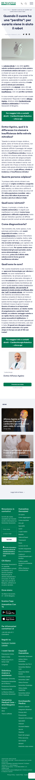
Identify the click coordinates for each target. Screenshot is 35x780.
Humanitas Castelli (24, 677)
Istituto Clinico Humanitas (22, 660)
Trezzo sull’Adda (7, 713)
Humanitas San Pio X (25, 664)
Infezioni (21, 723)
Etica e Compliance (24, 551)
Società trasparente (24, 548)
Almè (3, 711)
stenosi (17, 87)
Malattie (21, 534)
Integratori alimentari (25, 709)
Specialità (21, 526)
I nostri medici (22, 531)
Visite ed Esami (23, 537)
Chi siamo (21, 514)
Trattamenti (22, 540)
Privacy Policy (11, 775)
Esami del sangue (24, 735)
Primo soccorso (23, 738)
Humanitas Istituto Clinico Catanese (24, 694)
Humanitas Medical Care (24, 668)
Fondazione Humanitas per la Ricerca (9, 682)
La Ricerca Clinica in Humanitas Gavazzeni (8, 693)
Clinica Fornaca (23, 682)
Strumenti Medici (23, 726)
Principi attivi (22, 712)
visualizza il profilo (17, 387)
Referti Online (6, 657)
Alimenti (20, 743)
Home (5, 9)
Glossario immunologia (25, 718)
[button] (31, 3)
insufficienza (6, 92)
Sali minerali (22, 740)
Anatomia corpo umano (25, 746)
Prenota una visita (18, 384)
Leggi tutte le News (16, 492)
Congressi (5, 664)
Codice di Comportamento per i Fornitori (25, 556)
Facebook (5, 643)
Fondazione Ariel (7, 689)
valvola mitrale (9, 66)
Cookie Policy (19, 775)
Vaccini (20, 729)
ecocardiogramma (8, 236)
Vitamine (21, 732)
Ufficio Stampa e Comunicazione (23, 569)
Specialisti (21, 721)
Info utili (20, 523)
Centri (20, 529)
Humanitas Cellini (23, 679)
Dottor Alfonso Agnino (14, 376)
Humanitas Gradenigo (25, 685)
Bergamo (4, 708)
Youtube (12, 643)
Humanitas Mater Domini (23, 673)
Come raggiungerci (24, 517)
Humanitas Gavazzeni (25, 656)
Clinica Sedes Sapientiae (22, 689)
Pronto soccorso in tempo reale (7, 661)
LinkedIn (5, 645)
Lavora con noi (23, 546)
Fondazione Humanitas (9, 686)
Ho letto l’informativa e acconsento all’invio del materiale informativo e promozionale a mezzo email (9, 551)
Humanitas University (8, 678)
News (9, 9)
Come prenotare (23, 520)
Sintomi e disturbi (23, 706)
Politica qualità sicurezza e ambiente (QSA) (25, 563)
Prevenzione (22, 715)
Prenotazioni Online (8, 654)
